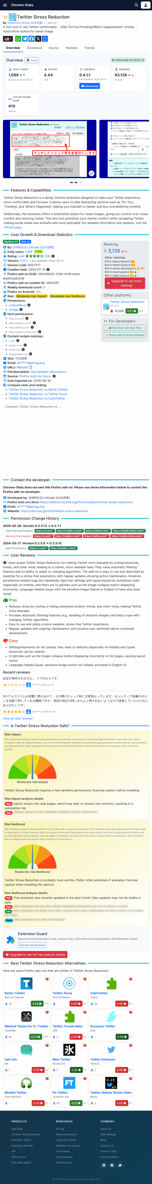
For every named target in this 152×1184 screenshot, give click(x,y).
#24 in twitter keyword (119, 265)
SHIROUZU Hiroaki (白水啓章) (25, 22)
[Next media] (143, 149)
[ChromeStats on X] (120, 1165)
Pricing (60, 1128)
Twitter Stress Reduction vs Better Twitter (38, 389)
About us (105, 1128)
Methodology (108, 1134)
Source (54, 48)
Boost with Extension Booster (126, 335)
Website (23, 367)
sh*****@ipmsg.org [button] (30, 363)
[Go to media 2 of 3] (76, 182)
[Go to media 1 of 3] (71, 182)
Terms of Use (108, 1151)
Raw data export (21, 1162)
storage (13, 309)
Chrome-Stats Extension (26, 1134)
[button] (5, 5)
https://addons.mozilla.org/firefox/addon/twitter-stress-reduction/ (86, 502)
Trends (90, 48)
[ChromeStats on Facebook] (112, 1165)
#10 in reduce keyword (119, 261)
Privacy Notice (109, 1156)
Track (33, 60)
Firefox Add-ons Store (127, 60)
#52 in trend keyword (119, 272)
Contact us (107, 1145)
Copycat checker (66, 1139)
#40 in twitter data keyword (122, 268)
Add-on (52, 22)
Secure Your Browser (32, 945)
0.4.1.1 (24, 260)
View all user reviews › (18, 718)
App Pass (17, 1128)
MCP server (18, 1156)
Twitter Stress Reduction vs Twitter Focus (38, 394)
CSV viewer (63, 1151)
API (13, 1151)
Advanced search (66, 1134)
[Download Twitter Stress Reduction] (93, 78)
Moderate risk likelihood (68, 296)
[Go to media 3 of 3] (80, 182)
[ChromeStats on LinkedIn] (103, 1165)
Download (34, 48)
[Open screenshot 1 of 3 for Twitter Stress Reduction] (49, 149)
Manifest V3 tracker (68, 1145)
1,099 (29, 252)
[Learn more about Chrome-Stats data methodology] (54, 376)
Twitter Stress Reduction (127, 302)
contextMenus (17, 305)
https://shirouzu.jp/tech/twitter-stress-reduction (54, 511)
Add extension (64, 1156)
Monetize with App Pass (126, 327)
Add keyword (64, 1162)
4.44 (34, 256)
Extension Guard (21, 1139)
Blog (103, 1139)
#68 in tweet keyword (119, 275)
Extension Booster (22, 1145)
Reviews (71, 48)
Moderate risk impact (32, 296)
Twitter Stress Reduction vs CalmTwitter (37, 398)
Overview (13, 48)
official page (12, 227)
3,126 (117, 251)
